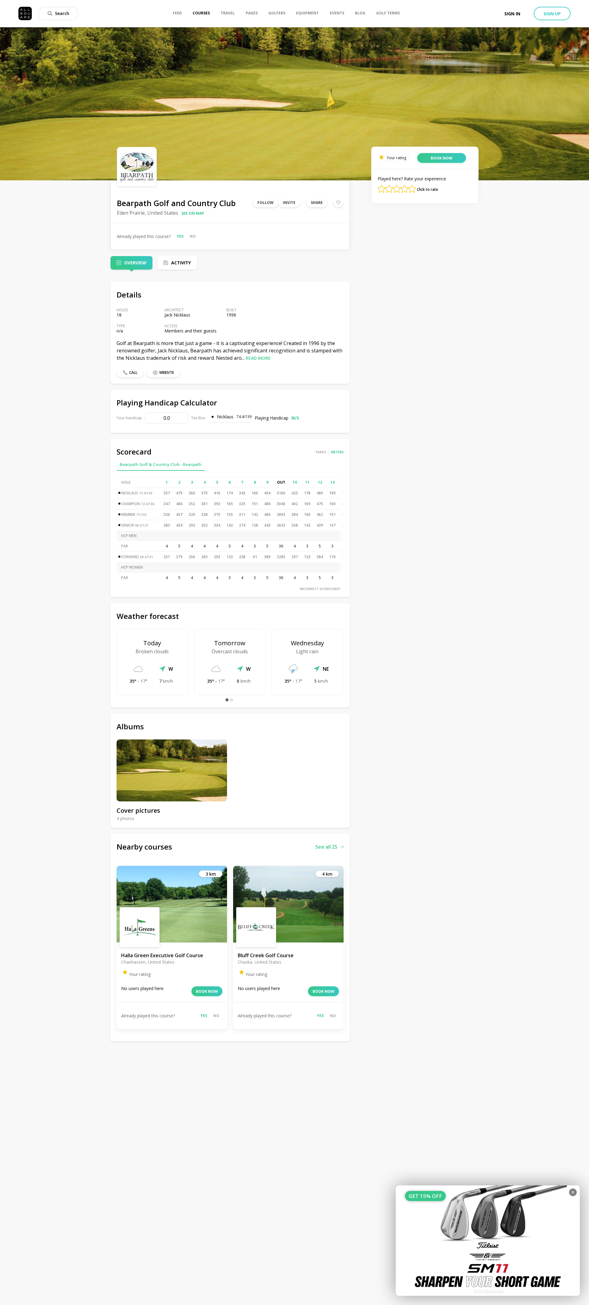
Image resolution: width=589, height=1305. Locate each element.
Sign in (512, 14)
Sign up (552, 14)
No (193, 236)
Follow (265, 202)
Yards (321, 452)
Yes (180, 236)
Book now (207, 991)
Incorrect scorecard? (320, 589)
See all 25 (326, 846)
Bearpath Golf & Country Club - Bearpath (161, 464)
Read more (258, 358)
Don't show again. (489, 1291)
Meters (337, 452)
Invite (289, 202)
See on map (192, 213)
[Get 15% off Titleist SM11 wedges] (488, 1240)
